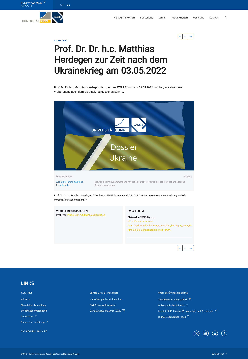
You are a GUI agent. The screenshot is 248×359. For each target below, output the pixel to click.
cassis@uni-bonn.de (34, 331)
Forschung (146, 17)
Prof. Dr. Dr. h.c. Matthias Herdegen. (86, 214)
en (61, 4)
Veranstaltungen (124, 17)
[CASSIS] (42, 17)
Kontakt (214, 17)
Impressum (27, 316)
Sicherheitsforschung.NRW (172, 299)
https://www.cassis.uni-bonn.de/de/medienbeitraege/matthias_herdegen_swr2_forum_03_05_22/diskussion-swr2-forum (159, 225)
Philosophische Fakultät (171, 305)
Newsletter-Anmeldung (33, 305)
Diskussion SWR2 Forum (141, 217)
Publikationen (179, 17)
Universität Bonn (31, 3)
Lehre (162, 17)
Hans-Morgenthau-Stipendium (106, 299)
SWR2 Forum (136, 210)
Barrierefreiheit (218, 354)
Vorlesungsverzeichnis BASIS (105, 310)
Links (27, 283)
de (68, 4)
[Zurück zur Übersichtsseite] (185, 36)
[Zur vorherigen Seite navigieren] (180, 36)
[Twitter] (196, 333)
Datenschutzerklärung (33, 322)
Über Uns (198, 17)
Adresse (25, 299)
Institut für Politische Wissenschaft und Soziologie (185, 311)
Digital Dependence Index (172, 316)
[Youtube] (206, 333)
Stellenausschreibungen (34, 310)
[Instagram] (215, 333)
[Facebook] (224, 333)
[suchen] (224, 19)
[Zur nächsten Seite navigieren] (191, 36)
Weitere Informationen (72, 210)
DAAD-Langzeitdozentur (103, 305)
